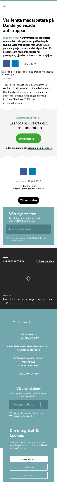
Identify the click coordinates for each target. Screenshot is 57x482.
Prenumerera (26, 138)
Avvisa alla (29, 475)
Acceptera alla (28, 459)
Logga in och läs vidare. (40, 147)
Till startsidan (28, 200)
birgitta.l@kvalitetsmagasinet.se (28, 188)
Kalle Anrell (28, 362)
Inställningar (29, 467)
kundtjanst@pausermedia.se (35, 346)
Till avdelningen (45, 261)
